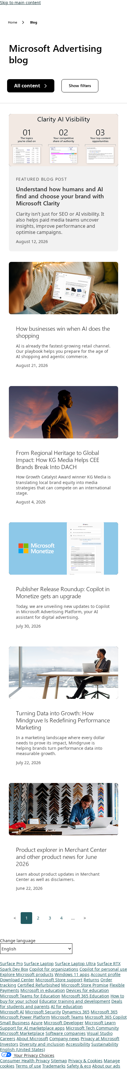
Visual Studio (100, 1033)
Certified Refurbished (38, 985)
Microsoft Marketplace (22, 1033)
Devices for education (87, 990)
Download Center (17, 979)
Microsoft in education (42, 990)
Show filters (80, 85)
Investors (9, 1044)
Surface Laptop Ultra (75, 963)
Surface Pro (11, 963)
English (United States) (22, 1049)
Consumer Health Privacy (25, 1060)
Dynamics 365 (75, 1012)
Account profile (106, 974)
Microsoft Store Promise (84, 985)
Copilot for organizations (53, 969)
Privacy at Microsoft (100, 1038)
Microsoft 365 (104, 1012)
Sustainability (104, 1044)
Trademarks (54, 1066)
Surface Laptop (39, 963)
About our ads (106, 1066)
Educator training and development (74, 1001)
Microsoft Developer (64, 1022)
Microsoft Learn (100, 1022)
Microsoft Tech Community (92, 1028)
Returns (91, 979)
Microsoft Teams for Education (30, 996)
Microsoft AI (12, 1012)
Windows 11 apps (72, 974)
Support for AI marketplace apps (32, 1028)
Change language (17, 940)
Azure (37, 1022)
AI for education (67, 1006)
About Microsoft (32, 1038)
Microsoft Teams (67, 1017)
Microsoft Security (43, 1012)
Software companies (65, 1033)
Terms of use (28, 1066)
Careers (7, 1038)
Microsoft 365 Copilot (106, 1017)
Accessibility (78, 1044)
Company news (64, 1038)
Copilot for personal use (103, 969)
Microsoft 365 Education (85, 996)
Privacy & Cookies (85, 1060)
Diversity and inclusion (42, 1044)
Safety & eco (79, 1066)
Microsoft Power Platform (25, 1017)
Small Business (15, 1022)
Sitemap (59, 1060)
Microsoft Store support (58, 979)
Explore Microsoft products (26, 974)
